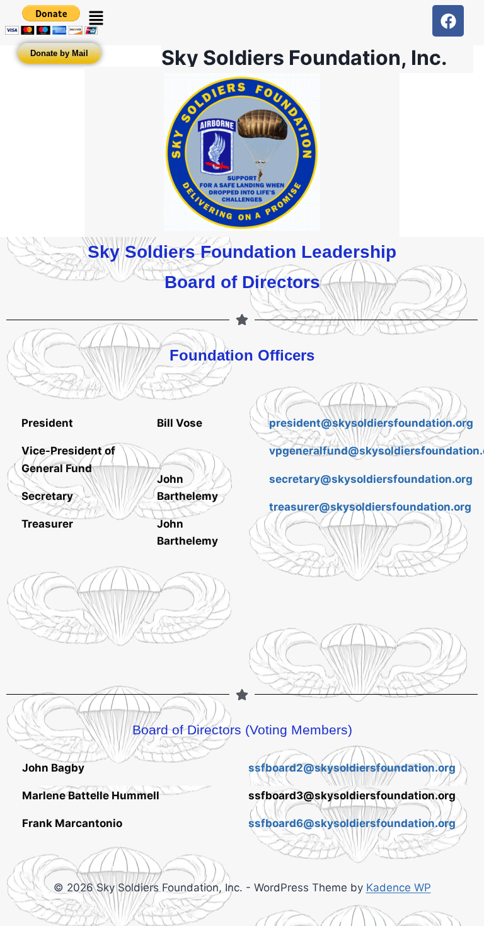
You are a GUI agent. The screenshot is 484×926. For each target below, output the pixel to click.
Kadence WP (398, 887)
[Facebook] (448, 21)
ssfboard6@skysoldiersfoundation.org (352, 823)
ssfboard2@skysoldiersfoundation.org (352, 767)
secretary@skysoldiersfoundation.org (371, 479)
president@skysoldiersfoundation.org (371, 423)
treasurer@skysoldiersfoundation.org (370, 507)
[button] (95, 18)
